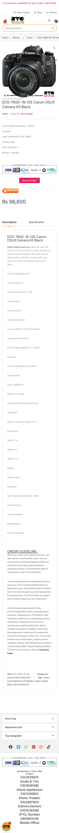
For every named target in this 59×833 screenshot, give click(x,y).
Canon (30, 37)
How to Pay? (29, 180)
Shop (39, 12)
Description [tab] (9, 222)
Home (4, 37)
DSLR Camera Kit (15, 99)
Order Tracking (23, 12)
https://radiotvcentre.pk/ (18, 247)
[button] (54, 48)
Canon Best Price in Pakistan (20, 681)
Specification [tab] (36, 222)
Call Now (53, 12)
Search (53, 28)
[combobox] (25, 28)
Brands (16, 37)
